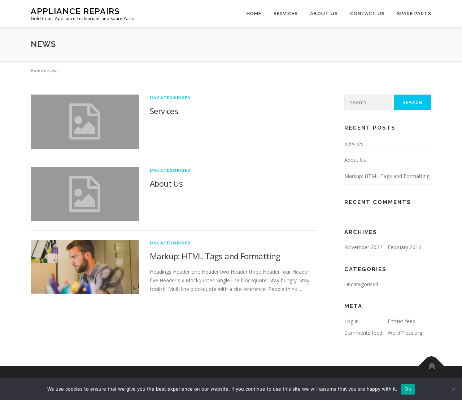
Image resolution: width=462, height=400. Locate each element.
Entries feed (401, 321)
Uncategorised (170, 97)
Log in (351, 321)
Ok (408, 389)
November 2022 (363, 247)
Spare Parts (414, 13)
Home (254, 13)
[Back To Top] (431, 366)
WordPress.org (405, 332)
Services (286, 13)
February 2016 (404, 247)
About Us (324, 13)
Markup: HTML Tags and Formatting (215, 256)
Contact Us (367, 13)
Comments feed (363, 332)
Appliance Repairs (75, 11)
